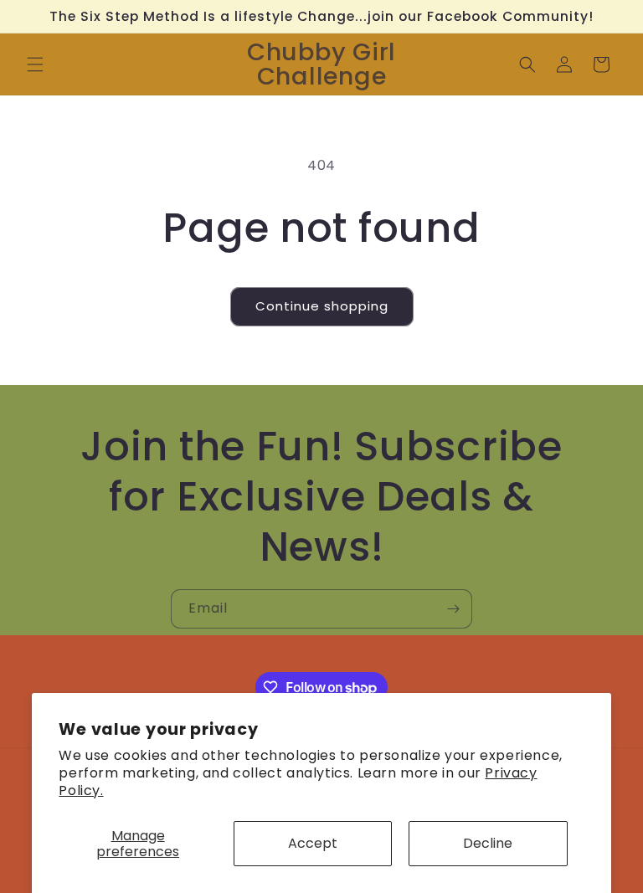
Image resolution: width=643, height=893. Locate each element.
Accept (312, 843)
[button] (35, 64)
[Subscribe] (453, 609)
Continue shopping (321, 306)
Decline (487, 843)
